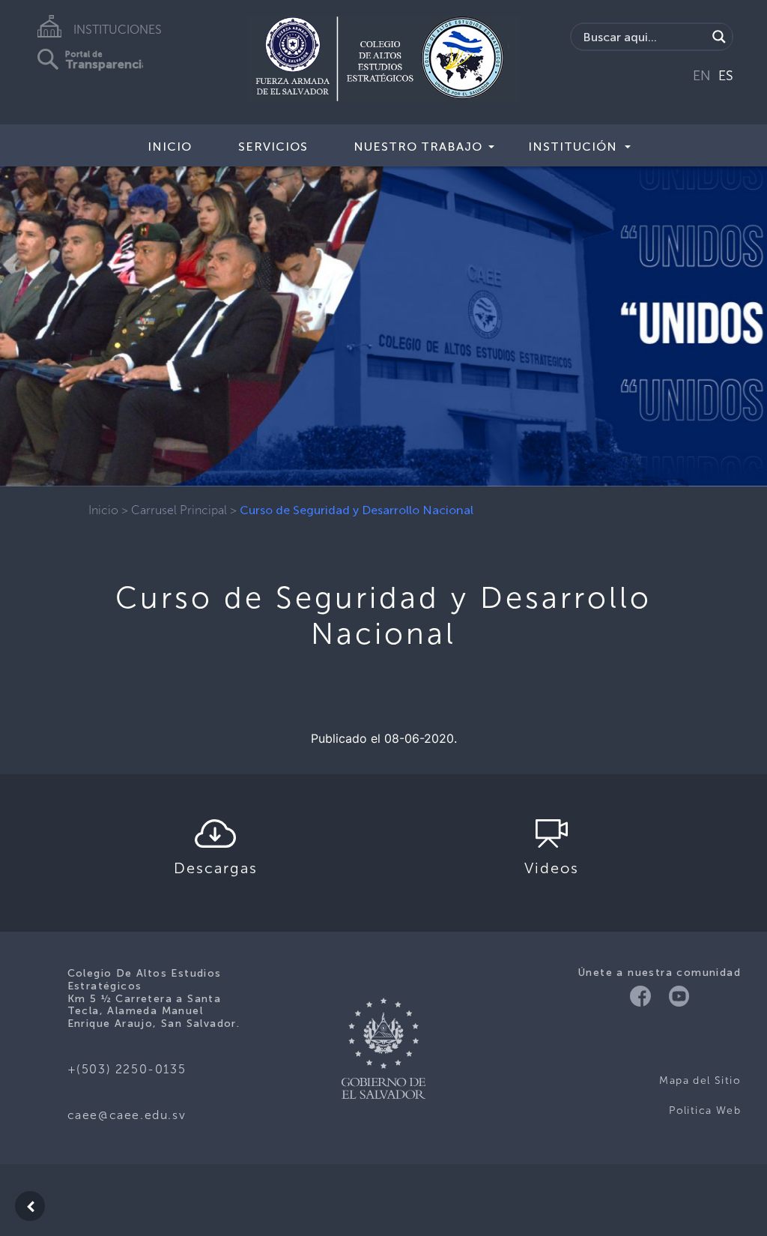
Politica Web (705, 1110)
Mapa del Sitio (700, 1080)
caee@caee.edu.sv (127, 1115)
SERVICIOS (273, 146)
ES (725, 75)
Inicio (170, 146)
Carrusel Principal (179, 510)
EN (702, 75)
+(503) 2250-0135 (127, 1069)
